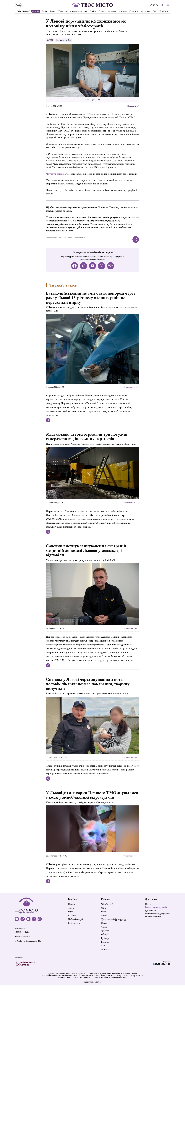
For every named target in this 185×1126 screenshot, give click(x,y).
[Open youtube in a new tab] (92, 265)
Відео (70, 911)
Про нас (148, 904)
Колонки (72, 915)
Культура (133, 11)
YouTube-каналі (64, 230)
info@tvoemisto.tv (22, 936)
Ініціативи (145, 11)
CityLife (35, 11)
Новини (71, 904)
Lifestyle (123, 11)
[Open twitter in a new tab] (110, 265)
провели (77, 190)
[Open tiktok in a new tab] (83, 265)
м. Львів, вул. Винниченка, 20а (28, 941)
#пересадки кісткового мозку (59, 238)
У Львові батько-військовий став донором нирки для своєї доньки (101, 173)
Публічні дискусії (75, 919)
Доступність (150, 910)
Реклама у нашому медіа (156, 907)
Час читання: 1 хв (64, 40)
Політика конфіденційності (157, 913)
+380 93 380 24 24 (22, 932)
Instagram (57, 210)
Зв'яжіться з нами (153, 916)
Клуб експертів (74, 923)
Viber (68, 210)
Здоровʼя (112, 11)
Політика (164, 11)
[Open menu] (167, 5)
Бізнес (53, 11)
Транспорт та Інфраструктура (72, 11)
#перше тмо (80, 238)
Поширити (131, 106)
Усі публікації (23, 11)
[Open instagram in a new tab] (101, 265)
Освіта (93, 11)
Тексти (71, 908)
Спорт (102, 11)
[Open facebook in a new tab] (74, 265)
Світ (155, 11)
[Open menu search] (161, 5)
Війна (44, 11)
